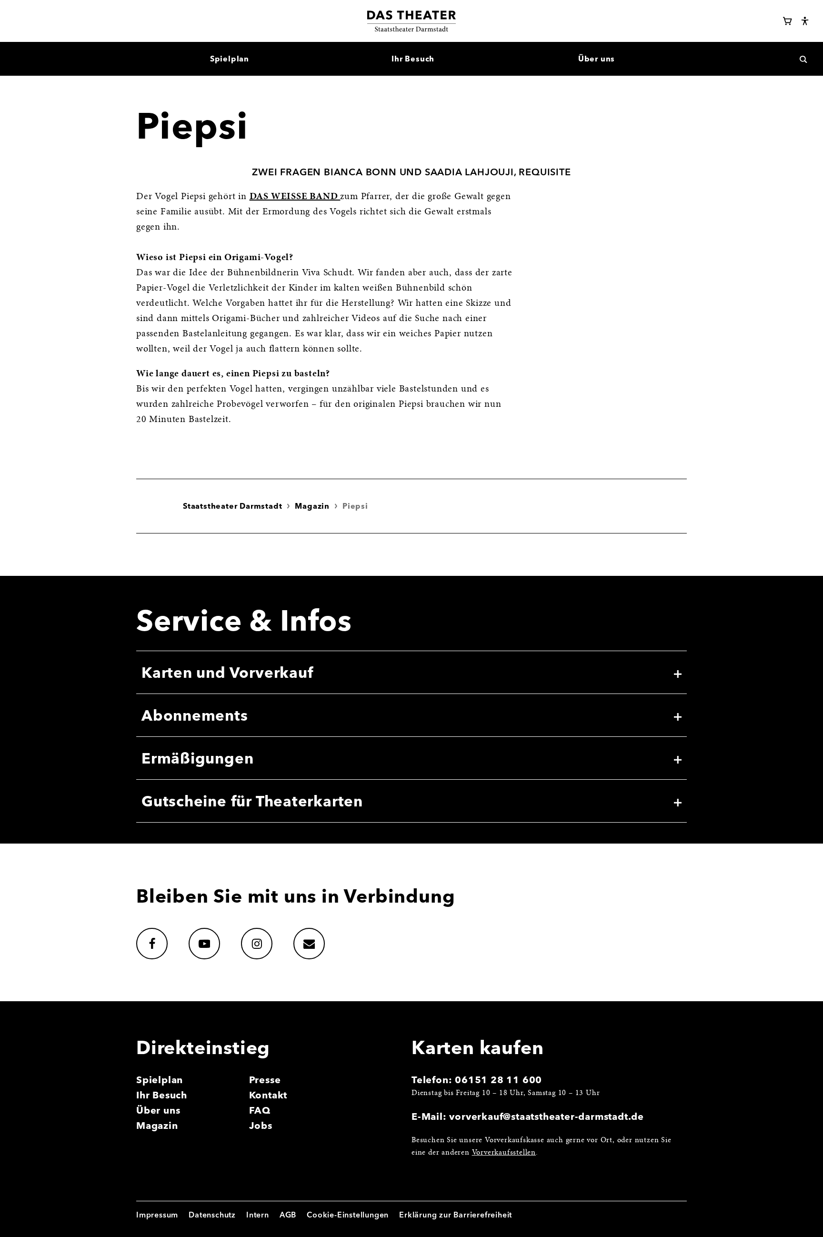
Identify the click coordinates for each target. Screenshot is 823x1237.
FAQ (260, 1110)
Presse (265, 1080)
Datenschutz (212, 1214)
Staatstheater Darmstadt (232, 506)
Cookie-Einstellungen (348, 1214)
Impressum (157, 1214)
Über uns (158, 1110)
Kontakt (268, 1095)
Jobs (260, 1125)
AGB (288, 1214)
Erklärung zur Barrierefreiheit (455, 1214)
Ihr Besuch (161, 1095)
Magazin (312, 506)
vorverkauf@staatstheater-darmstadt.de (546, 1116)
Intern (257, 1214)
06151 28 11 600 (498, 1080)
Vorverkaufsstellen (504, 1153)
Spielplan (159, 1080)
